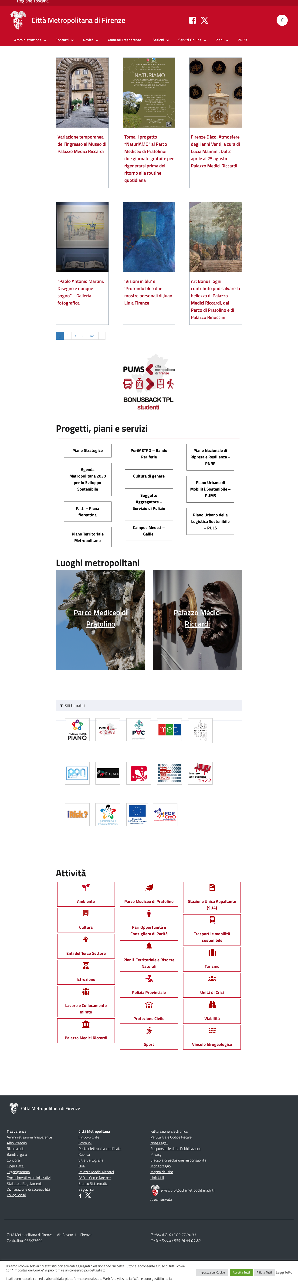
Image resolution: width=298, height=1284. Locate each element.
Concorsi (13, 1160)
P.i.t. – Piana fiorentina (87, 511)
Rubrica (84, 1154)
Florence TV (139, 779)
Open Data (15, 1166)
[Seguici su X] (204, 20)
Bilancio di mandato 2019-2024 (170, 780)
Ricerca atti (15, 1148)
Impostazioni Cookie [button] (212, 1272)
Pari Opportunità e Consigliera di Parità (149, 930)
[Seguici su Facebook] (192, 20)
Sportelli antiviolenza (201, 779)
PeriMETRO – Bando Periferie (149, 453)
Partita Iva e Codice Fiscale (171, 1137)
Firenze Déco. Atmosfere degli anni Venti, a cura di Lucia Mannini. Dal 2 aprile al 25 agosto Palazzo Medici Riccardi (215, 151)
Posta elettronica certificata (99, 1148)
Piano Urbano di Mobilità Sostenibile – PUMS (210, 489)
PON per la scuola (78, 779)
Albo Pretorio (17, 1143)
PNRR (242, 40)
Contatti (62, 40)
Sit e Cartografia (90, 1160)
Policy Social (16, 1195)
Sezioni (158, 40)
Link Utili (157, 1177)
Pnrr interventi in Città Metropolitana (138, 821)
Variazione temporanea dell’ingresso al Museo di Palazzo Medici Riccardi (82, 144)
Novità (88, 40)
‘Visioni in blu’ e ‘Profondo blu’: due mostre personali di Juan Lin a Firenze (148, 292)
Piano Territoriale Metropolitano (88, 537)
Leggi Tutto (284, 1272)
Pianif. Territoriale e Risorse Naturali (148, 963)
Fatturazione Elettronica (169, 1131)
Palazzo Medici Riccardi (96, 1172)
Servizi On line (189, 40)
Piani (220, 40)
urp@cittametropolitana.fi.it (192, 1190)
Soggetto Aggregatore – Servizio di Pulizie (149, 502)
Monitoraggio (160, 1166)
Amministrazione (27, 40)
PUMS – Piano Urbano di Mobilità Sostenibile (108, 736)
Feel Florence (108, 779)
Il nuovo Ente (88, 1137)
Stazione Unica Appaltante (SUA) (212, 904)
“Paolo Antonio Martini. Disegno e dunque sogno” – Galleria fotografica (81, 292)
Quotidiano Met (170, 736)
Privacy (156, 1154)
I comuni (84, 1143)
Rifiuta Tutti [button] (264, 1272)
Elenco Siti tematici (93, 1183)
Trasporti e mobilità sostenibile (212, 937)
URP (81, 1166)
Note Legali (159, 1143)
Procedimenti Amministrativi (29, 1177)
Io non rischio (78, 821)
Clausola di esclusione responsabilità (178, 1160)
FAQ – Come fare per (94, 1177)
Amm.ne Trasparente (124, 40)
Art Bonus (201, 737)
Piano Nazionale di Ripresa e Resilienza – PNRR (210, 457)
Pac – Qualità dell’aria (139, 736)
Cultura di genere (149, 476)
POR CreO (166, 821)
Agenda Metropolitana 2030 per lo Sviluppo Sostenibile (87, 479)
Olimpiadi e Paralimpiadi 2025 (109, 821)
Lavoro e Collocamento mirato (86, 1008)
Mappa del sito (161, 1172)
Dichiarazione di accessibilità (28, 1189)
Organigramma (18, 1172)
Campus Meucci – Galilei (149, 530)
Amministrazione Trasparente (29, 1137)
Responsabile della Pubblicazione (175, 1148)
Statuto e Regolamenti (24, 1183)
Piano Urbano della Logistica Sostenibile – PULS (210, 521)
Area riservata (161, 1199)
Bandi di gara (17, 1154)
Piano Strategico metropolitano (78, 736)
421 (93, 335)
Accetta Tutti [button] (241, 1272)
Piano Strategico (87, 450)
